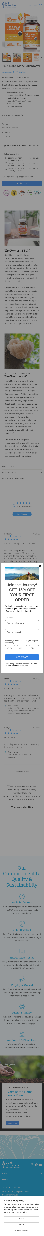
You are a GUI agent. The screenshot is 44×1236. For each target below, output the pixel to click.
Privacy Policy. (21, 1212)
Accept (21, 1218)
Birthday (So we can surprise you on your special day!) (21, 642)
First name (9, 618)
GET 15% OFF (22, 657)
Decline (21, 1224)
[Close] (40, 566)
